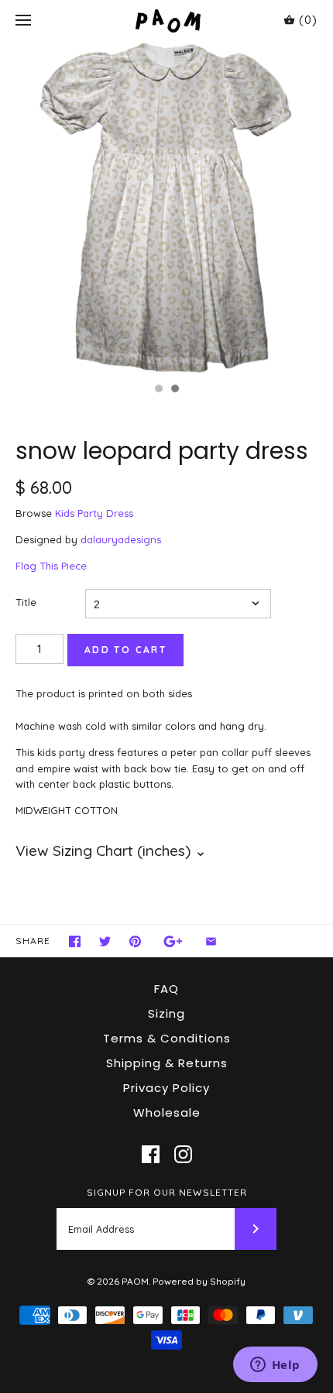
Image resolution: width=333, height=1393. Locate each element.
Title (25, 602)
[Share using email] (211, 941)
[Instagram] (183, 1154)
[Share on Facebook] (75, 941)
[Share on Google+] (173, 941)
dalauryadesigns (121, 539)
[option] (166, 208)
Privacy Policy (166, 1088)
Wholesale (167, 1112)
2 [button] (174, 390)
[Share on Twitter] (105, 941)
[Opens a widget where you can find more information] (275, 1366)
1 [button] (158, 390)
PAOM (135, 1281)
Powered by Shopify (199, 1281)
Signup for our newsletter (167, 1192)
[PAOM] (167, 20)
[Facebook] (151, 1154)
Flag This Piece (51, 566)
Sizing (166, 1013)
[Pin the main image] (135, 941)
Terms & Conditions (167, 1038)
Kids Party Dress (94, 513)
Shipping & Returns (167, 1063)
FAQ (166, 989)
